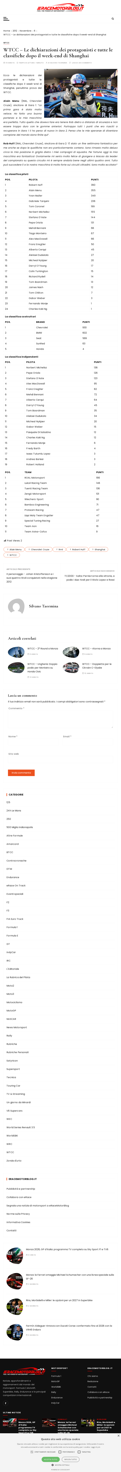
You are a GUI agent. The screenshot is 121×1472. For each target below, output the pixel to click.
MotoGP (11, 1010)
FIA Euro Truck (14, 919)
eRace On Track (16, 885)
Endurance (12, 877)
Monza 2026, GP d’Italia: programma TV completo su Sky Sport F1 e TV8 (67, 1249)
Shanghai (100, 549)
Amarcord (12, 844)
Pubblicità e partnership (20, 1189)
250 (8, 819)
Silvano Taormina (58, 63)
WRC (9, 1144)
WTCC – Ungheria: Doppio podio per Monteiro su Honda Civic (42, 667)
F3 (7, 910)
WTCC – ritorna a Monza (96, 648)
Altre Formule (14, 835)
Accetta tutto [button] (50, 1459)
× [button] (118, 1436)
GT (8, 944)
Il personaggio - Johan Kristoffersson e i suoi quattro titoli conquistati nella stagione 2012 (31, 577)
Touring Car (13, 1085)
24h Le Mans (13, 810)
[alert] (60, 1452)
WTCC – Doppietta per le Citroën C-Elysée (97, 666)
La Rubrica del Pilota (18, 977)
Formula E (12, 935)
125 (8, 802)
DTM (9, 869)
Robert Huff (78, 549)
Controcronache (16, 860)
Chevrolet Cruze (40, 549)
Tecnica (11, 1077)
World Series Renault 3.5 (20, 1127)
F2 (7, 902)
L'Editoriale (12, 969)
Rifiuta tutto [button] (70, 1459)
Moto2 (10, 985)
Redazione (93, 1381)
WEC (9, 1119)
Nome (12, 736)
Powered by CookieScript (60, 1470)
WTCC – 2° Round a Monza (42, 648)
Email (67, 736)
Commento (16, 708)
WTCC (6, 43)
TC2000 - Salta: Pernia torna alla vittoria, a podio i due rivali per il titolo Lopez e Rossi (89, 577)
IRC (8, 960)
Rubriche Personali (17, 1052)
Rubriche (11, 1044)
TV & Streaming (15, 1094)
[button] (60, 1464)
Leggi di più (95, 1447)
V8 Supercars (14, 1110)
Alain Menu (16, 549)
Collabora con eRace (18, 1197)
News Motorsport (16, 1027)
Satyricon (12, 1060)
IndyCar (11, 952)
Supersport (13, 1069)
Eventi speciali (14, 894)
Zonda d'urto (13, 1160)
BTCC (9, 852)
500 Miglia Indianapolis (19, 827)
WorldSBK (12, 1135)
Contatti (11, 1230)
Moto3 (10, 994)
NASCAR (11, 1019)
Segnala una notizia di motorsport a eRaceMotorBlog (37, 1205)
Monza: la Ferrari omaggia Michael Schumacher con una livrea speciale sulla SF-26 (68, 1427)
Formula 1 (12, 927)
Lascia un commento (82, 63)
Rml (61, 549)
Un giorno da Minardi (18, 1102)
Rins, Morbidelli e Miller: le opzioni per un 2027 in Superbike (59, 1300)
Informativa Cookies (18, 1222)
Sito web (13, 754)
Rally (9, 1035)
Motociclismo (14, 1002)
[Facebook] (5, 1403)
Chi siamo (93, 1376)
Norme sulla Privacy (18, 1214)
